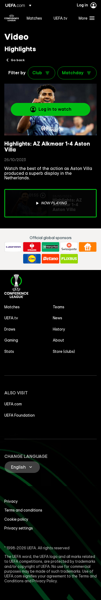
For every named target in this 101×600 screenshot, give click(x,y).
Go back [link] (18, 60)
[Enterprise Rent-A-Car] (50, 247)
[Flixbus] (69, 259)
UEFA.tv (11, 318)
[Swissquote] (69, 247)
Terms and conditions (23, 510)
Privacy (11, 501)
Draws (9, 329)
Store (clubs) (64, 351)
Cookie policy (16, 519)
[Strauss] (32, 247)
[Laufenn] (13, 247)
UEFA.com (13, 404)
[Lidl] (32, 259)
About (58, 340)
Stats (9, 351)
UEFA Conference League (11, 18)
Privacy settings (18, 528)
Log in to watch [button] (55, 109)
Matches (12, 307)
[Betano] (50, 259)
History (59, 329)
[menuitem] (35, 18)
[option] (50, 203)
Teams (58, 307)
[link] (34, 18)
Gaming (11, 340)
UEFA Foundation (19, 415)
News (57, 318)
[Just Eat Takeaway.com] (87, 247)
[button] (85, 18)
